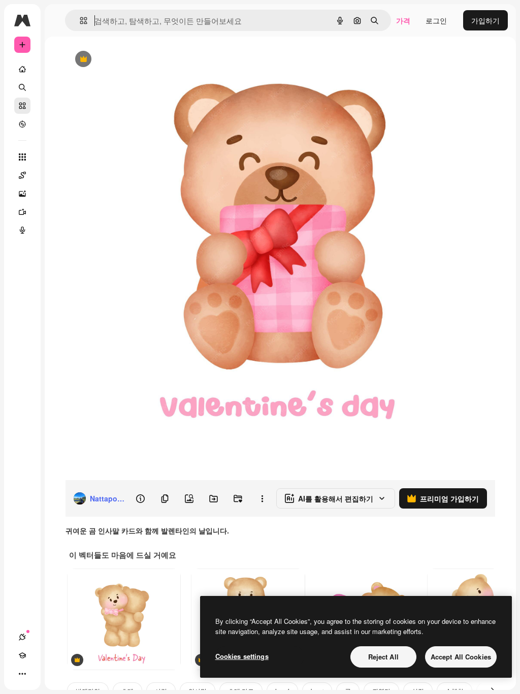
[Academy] (22, 655)
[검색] (22, 87)
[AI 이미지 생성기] (22, 193)
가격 (403, 20)
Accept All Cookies (461, 656)
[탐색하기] (22, 124)
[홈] (22, 69)
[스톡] (22, 106)
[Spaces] (22, 175)
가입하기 (485, 20)
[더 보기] (22, 674)
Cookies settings (242, 656)
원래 (123, 59)
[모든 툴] (22, 157)
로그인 (436, 20)
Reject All (383, 656)
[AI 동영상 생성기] (22, 212)
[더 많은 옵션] (262, 498)
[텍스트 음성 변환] (22, 230)
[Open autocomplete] (79, 20)
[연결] (22, 637)
